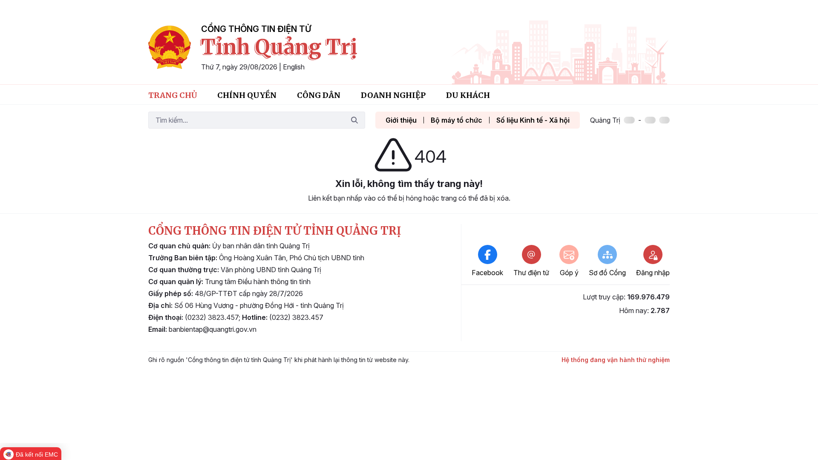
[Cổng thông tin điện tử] (169, 47)
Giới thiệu (401, 120)
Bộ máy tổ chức (456, 120)
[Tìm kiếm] (354, 120)
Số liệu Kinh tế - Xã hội (533, 120)
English (294, 67)
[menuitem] (172, 94)
